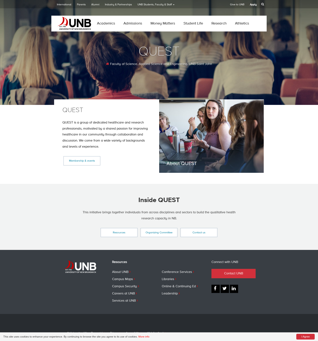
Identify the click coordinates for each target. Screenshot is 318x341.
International (64, 4)
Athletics (242, 23)
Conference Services (177, 272)
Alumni (95, 4)
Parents (81, 4)
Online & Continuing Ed (179, 286)
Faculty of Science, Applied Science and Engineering (148, 64)
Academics (106, 23)
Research (219, 23)
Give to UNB (237, 4)
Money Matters (163, 23)
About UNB (120, 272)
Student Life (193, 23)
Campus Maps (122, 279)
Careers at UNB (123, 293)
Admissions (132, 23)
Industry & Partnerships (118, 4)
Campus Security (124, 286)
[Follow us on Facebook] (215, 289)
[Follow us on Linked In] (234, 289)
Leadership (170, 293)
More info (143, 336)
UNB (154, 4)
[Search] (263, 4)
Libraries (168, 279)
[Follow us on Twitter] (225, 289)
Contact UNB (233, 273)
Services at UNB (124, 300)
